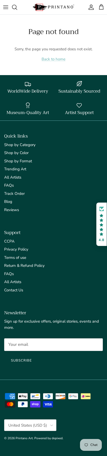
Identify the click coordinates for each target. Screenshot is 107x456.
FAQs (9, 185)
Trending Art (15, 169)
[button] (101, 224)
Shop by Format (18, 161)
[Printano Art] (53, 7)
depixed (57, 438)
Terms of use (15, 257)
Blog (8, 201)
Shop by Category (20, 144)
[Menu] (5, 7)
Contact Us (13, 290)
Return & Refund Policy (24, 265)
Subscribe (21, 360)
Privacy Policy (16, 249)
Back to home (53, 59)
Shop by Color (16, 152)
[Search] (17, 7)
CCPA (9, 241)
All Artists (12, 177)
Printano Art (24, 438)
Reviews (11, 209)
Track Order (14, 193)
